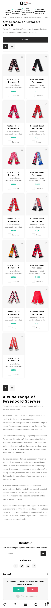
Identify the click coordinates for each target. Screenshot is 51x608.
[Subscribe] (43, 553)
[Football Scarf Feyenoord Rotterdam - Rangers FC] (37, 158)
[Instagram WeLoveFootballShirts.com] (21, 566)
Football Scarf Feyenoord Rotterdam (14, 80)
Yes (18, 589)
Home (4, 17)
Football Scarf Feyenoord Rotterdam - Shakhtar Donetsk (13, 266)
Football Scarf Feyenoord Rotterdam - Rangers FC (37, 173)
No (32, 589)
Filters (26, 40)
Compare (15, 95)
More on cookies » (29, 596)
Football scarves (15, 17)
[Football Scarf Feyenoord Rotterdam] (14, 65)
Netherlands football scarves (32, 17)
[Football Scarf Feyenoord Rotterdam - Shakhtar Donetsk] (14, 251)
